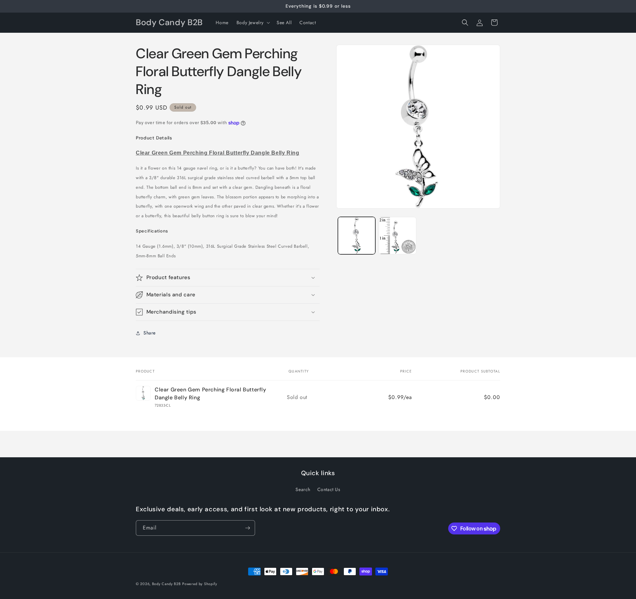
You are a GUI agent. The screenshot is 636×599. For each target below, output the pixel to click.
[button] (253, 22)
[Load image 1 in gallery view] (356, 235)
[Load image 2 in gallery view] (397, 235)
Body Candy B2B (166, 583)
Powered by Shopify (199, 583)
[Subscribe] (247, 528)
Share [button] (149, 332)
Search (302, 489)
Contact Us (329, 489)
